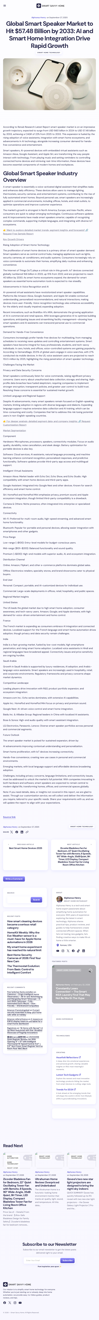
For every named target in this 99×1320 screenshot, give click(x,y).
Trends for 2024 (64, 1089)
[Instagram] (62, 950)
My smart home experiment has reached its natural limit (24, 948)
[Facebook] (73, 950)
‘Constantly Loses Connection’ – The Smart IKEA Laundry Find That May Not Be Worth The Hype (73, 993)
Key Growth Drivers (13, 239)
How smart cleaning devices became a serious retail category (24, 924)
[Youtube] (57, 950)
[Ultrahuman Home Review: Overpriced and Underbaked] (49, 1160)
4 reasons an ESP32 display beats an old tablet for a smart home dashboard (25, 1021)
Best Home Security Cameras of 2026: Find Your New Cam (24, 958)
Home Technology (12, 1163)
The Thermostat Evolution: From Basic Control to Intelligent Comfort (23, 969)
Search (10, 893)
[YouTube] (20, 1302)
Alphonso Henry (72, 897)
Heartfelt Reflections (67, 1057)
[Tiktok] (78, 950)
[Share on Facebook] (16, 832)
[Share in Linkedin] (21, 832)
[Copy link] (27, 832)
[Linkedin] (83, 950)
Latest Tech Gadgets (67, 1074)
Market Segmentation (14, 430)
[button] (4, 5)
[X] (68, 950)
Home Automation (12, 1157)
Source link (9, 817)
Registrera (11, 1028)
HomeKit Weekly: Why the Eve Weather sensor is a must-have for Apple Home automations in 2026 (24, 937)
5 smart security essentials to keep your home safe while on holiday (24, 1012)
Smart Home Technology (48, 52)
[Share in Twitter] (11, 832)
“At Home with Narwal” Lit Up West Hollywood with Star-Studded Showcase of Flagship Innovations (25, 1030)
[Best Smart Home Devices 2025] (25, 854)
